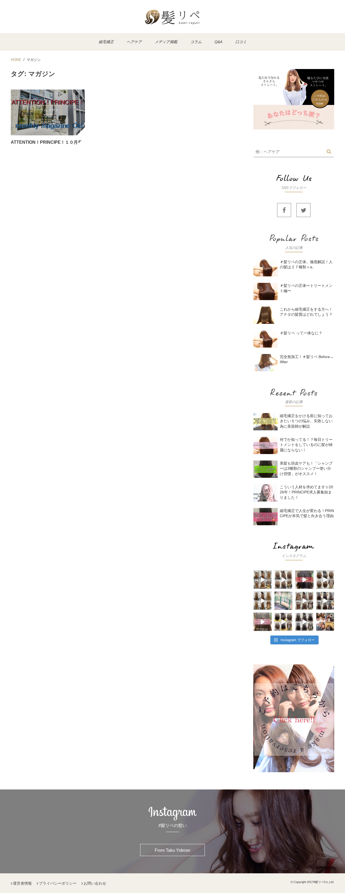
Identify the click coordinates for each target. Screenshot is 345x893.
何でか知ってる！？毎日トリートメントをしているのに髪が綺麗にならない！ (306, 444)
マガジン (34, 60)
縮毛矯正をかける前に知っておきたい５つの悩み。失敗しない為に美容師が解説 (306, 421)
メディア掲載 (166, 42)
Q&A (218, 42)
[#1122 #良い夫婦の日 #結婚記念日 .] (325, 622)
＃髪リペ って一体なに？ (301, 333)
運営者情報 (22, 883)
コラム (196, 42)
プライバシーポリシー (58, 883)
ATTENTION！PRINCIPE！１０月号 (46, 142)
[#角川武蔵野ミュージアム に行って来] (283, 601)
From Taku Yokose (172, 850)
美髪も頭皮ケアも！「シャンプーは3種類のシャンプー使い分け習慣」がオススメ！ (306, 468)
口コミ (241, 42)
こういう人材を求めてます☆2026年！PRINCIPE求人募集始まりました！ (306, 492)
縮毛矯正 (106, 42)
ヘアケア (134, 42)
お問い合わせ (95, 883)
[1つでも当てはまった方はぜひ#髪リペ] (304, 580)
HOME (16, 60)
